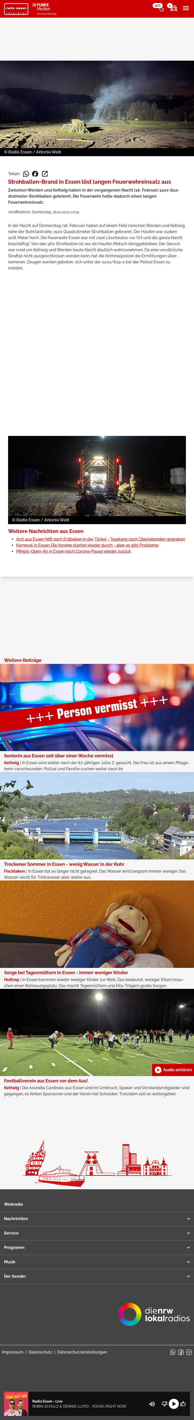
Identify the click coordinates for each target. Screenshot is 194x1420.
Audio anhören (173, 1070)
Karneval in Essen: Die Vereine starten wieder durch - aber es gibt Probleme (87, 545)
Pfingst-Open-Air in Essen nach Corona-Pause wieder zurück (73, 551)
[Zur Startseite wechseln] (16, 9)
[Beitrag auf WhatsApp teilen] (26, 174)
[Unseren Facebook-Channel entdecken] (181, 1352)
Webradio (13, 1204)
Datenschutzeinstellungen (82, 1352)
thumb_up (183, 1404)
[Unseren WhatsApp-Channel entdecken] (173, 1352)
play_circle (174, 1404)
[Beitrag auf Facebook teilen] (35, 174)
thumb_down (165, 1404)
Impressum (12, 1352)
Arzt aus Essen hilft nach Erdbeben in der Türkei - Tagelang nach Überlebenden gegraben (100, 539)
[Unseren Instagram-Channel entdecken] (189, 1352)
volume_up (152, 1404)
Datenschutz (40, 1352)
